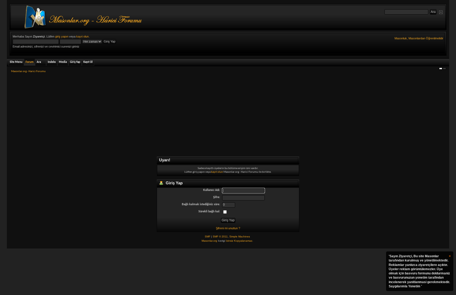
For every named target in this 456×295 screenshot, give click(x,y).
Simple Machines (239, 236)
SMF (207, 236)
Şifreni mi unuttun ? (228, 228)
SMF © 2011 (220, 236)
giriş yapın (61, 36)
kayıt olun (82, 36)
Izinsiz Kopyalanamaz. (239, 240)
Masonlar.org (209, 240)
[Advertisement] (228, 116)
